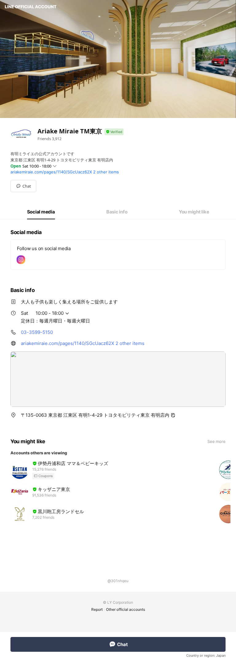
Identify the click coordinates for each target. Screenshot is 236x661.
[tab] (41, 212)
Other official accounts (125, 609)
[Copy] (173, 415)
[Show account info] (114, 132)
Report (97, 609)
